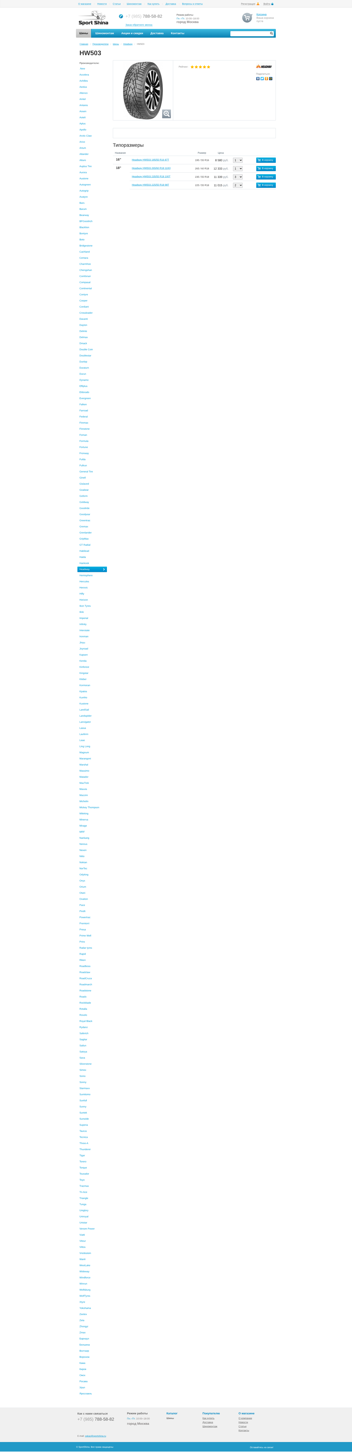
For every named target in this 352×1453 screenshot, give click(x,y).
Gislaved (84, 483)
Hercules (84, 581)
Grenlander (85, 532)
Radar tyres (85, 947)
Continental (85, 288)
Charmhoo (85, 264)
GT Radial (84, 544)
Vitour (82, 1240)
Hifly (81, 593)
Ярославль (85, 1393)
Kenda (83, 660)
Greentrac (84, 520)
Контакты (244, 1430)
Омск (82, 1375)
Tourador (84, 1173)
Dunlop (83, 361)
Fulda (82, 459)
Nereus (83, 844)
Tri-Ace (83, 1192)
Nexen (83, 850)
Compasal (84, 282)
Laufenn (83, 734)
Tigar (82, 1155)
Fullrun (83, 465)
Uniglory (83, 1210)
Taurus (83, 1131)
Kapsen (83, 654)
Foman (83, 435)
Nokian (83, 862)
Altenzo (83, 93)
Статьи (117, 4)
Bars (82, 202)
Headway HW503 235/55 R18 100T (151, 176)
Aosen (82, 111)
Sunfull (83, 1100)
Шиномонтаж (134, 4)
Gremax (83, 526)
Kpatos (83, 691)
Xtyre (82, 1302)
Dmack (83, 343)
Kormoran (84, 685)
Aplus (82, 123)
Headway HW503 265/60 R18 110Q (151, 168)
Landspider (85, 715)
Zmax (82, 1332)
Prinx (82, 941)
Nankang (84, 838)
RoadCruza (85, 978)
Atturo (82, 160)
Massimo (84, 770)
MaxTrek (84, 783)
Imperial (83, 618)
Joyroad (83, 648)
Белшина (84, 1344)
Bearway (84, 215)
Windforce (84, 1277)
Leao (82, 740)
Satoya (83, 1051)
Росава (83, 1381)
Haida (82, 557)
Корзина (261, 14)
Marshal (83, 764)
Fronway (84, 453)
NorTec (83, 868)
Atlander (84, 154)
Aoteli (82, 117)
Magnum (84, 752)
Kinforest (84, 667)
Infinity (83, 624)
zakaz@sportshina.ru (95, 1436)
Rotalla (83, 1008)
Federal (83, 416)
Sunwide (84, 1118)
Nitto (82, 856)
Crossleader (86, 312)
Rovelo (83, 1015)
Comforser (85, 276)
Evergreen (85, 398)
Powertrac (84, 917)
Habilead (84, 551)
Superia (83, 1124)
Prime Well (85, 935)
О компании (245, 1418)
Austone (83, 178)
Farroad (83, 410)
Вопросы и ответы (192, 4)
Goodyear (84, 514)
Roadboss (84, 966)
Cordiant (84, 306)
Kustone (83, 703)
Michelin (83, 801)
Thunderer (85, 1149)
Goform (83, 496)
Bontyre (83, 233)
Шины (116, 44)
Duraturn (84, 367)
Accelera (84, 74)
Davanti (83, 319)
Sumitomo (84, 1094)
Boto (82, 239)
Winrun (83, 1283)
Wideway (84, 1271)
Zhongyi (83, 1326)
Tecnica (83, 1137)
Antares (83, 105)
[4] (204, 67)
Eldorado (84, 392)
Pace (82, 905)
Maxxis (83, 789)
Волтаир (84, 1350)
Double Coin (86, 349)
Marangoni (85, 758)
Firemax (83, 422)
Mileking (83, 813)
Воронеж (84, 1357)
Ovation (83, 899)
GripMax (84, 538)
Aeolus (83, 86)
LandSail (84, 709)
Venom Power (87, 1228)
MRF (82, 831)
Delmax (83, 337)
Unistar (83, 1222)
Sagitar (83, 1039)
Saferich (83, 1033)
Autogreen (85, 184)
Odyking (83, 874)
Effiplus (83, 386)
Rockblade (85, 1002)
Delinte (83, 331)
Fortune (83, 447)
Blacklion (84, 227)
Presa (82, 929)
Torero (82, 1161)
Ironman (83, 636)
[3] (200, 67)
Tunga (82, 1204)
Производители (100, 44)
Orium (82, 886)
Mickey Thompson (89, 807)
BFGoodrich (85, 221)
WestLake (84, 1265)
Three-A (83, 1143)
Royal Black (85, 1021)
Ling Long (84, 746)
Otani (82, 892)
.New (82, 68)
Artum (82, 148)
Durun (82, 373)
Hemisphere (86, 575)
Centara (83, 257)
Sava (82, 1057)
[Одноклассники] (266, 78)
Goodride (84, 508)
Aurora (83, 172)
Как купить (153, 4)
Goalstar (84, 489)
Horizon (83, 599)
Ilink (81, 612)
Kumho (83, 697)
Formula (83, 441)
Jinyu (82, 642)
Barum (83, 209)
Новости (102, 4)
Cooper (83, 300)
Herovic (83, 587)
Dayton (83, 325)
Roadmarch (85, 984)
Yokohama (85, 1308)
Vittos (82, 1247)
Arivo (82, 141)
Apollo (82, 129)
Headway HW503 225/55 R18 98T (150, 184)
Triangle (83, 1198)
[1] (192, 67)
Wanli (82, 1259)
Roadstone (85, 990)
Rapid (82, 954)
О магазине (84, 4)
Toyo (82, 1179)
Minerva (83, 819)
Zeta (81, 1320)
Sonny (82, 1082)
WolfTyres (84, 1295)
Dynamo (84, 380)
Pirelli (82, 911)
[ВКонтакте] (258, 78)
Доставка (171, 4)
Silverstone (85, 1063)
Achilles (83, 80)
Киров (82, 1369)
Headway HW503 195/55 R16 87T (150, 159)
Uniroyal (83, 1216)
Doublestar (85, 355)
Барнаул (84, 1338)
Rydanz (83, 1027)
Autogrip (84, 190)
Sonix (82, 1076)
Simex (82, 1070)
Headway (128, 44)
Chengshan (85, 270)
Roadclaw (84, 972)
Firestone (84, 428)
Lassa (82, 728)
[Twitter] (262, 78)
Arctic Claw (85, 135)
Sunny (82, 1106)
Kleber (83, 679)
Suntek (83, 1112)
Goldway (84, 502)
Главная (84, 44)
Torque (83, 1167)
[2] (196, 67)
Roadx (83, 996)
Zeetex (83, 1314)
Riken (82, 960)
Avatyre (83, 196)
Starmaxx (84, 1088)
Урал (82, 1387)
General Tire (86, 471)
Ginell (82, 477)
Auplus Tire (85, 166)
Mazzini (83, 795)
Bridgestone (85, 245)
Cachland (84, 251)
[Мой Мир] (271, 78)
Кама (82, 1363)
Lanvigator (85, 721)
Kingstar (83, 673)
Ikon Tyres (85, 605)
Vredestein (85, 1253)
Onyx (82, 880)
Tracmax (84, 1186)
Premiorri (84, 923)
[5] (209, 67)
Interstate (84, 630)
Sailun (82, 1045)
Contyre (83, 294)
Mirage (83, 825)
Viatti (82, 1234)
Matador (83, 776)
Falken (83, 404)
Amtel (82, 99)
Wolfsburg (84, 1289)
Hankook (84, 563)
